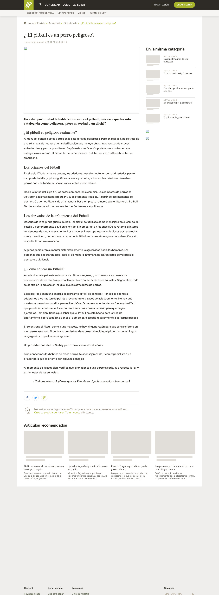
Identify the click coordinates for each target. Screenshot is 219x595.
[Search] (40, 5)
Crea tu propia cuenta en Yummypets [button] (57, 412)
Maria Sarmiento (33, 42)
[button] (27, 398)
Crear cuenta (184, 5)
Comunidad (52, 4)
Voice (66, 4)
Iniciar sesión (161, 5)
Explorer (79, 4)
